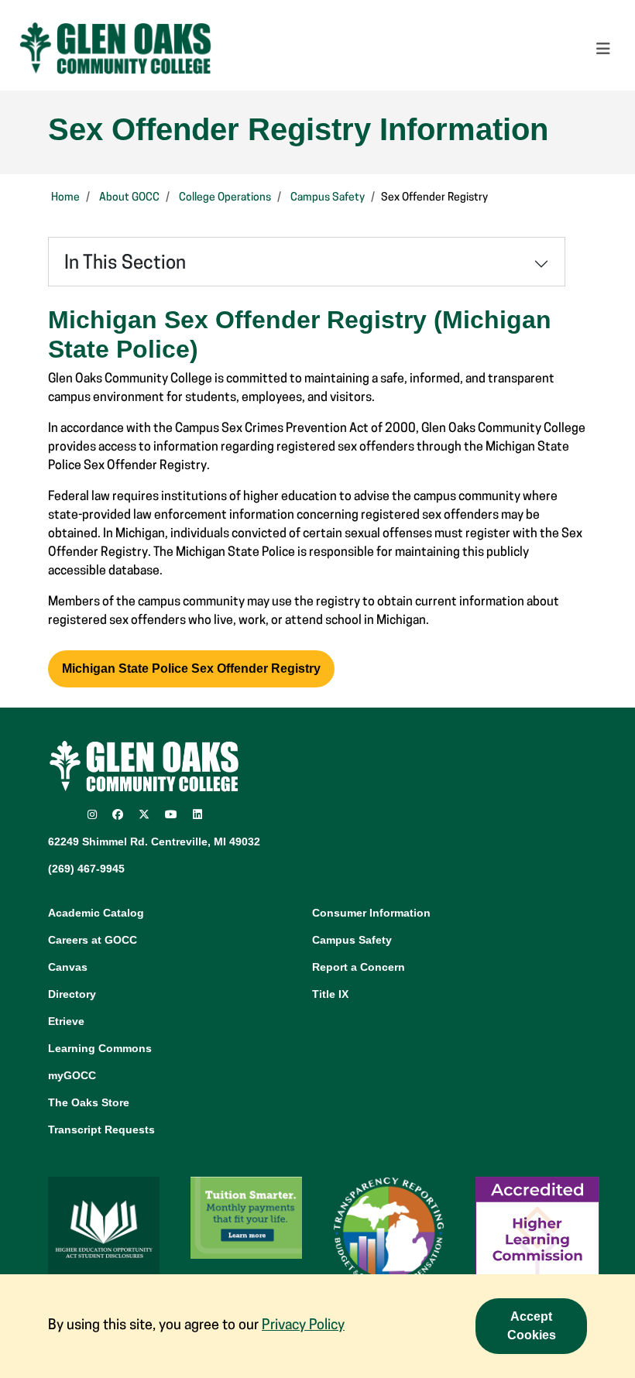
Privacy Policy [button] (303, 1326)
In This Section (125, 264)
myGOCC (72, 1075)
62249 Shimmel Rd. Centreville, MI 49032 (154, 841)
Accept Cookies (531, 1326)
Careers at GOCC (92, 940)
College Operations (225, 198)
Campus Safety (327, 198)
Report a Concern (358, 967)
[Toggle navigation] (603, 49)
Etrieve (66, 1021)
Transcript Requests (101, 1129)
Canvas (68, 967)
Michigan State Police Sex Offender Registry (191, 668)
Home (65, 198)
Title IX (330, 994)
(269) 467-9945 (86, 868)
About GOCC (129, 198)
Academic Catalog (96, 913)
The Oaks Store (88, 1102)
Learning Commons (100, 1048)
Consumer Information (371, 913)
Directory (72, 994)
